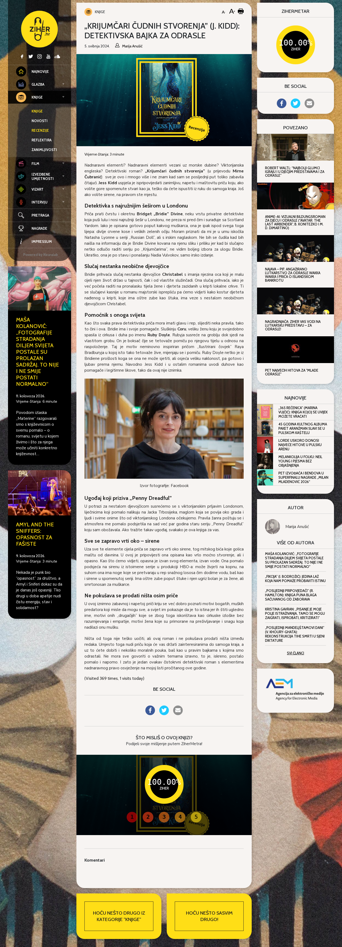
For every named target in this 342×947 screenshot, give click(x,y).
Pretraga (40, 215)
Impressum (42, 241)
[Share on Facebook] (150, 713)
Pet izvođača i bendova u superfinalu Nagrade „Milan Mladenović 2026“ (303, 477)
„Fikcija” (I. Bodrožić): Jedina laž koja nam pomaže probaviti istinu (295, 578)
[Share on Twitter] (164, 713)
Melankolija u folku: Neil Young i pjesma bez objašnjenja (300, 461)
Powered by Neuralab (40, 254)
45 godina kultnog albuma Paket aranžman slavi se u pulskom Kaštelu (302, 428)
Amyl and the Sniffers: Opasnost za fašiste (35, 534)
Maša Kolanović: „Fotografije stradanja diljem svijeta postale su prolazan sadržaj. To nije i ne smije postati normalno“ (37, 351)
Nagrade (39, 228)
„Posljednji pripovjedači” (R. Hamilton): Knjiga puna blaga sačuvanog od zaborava (291, 594)
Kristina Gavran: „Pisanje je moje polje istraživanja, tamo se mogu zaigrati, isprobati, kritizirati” (295, 613)
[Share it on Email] (178, 713)
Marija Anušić (297, 526)
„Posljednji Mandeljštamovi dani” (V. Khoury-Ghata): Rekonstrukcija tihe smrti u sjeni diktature (295, 634)
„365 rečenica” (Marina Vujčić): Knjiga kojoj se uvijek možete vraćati (303, 412)
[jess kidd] (164, 428)
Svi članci (295, 653)
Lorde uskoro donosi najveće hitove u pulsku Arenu (300, 444)
